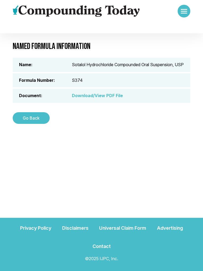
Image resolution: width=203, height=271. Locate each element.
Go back (31, 118)
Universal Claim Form (122, 228)
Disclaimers (75, 228)
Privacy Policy (35, 228)
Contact (102, 246)
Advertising (170, 228)
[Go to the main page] (76, 11)
